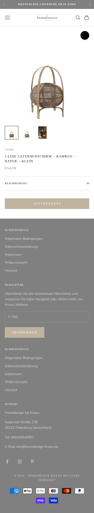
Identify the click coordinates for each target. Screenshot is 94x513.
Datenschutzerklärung (21, 246)
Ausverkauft (47, 203)
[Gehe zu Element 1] (11, 132)
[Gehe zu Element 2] (27, 132)
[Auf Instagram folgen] (19, 461)
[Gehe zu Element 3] (42, 132)
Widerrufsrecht (16, 262)
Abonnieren (24, 332)
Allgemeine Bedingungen (23, 238)
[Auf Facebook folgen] (7, 461)
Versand (11, 270)
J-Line (9, 149)
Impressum (13, 254)
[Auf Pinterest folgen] (32, 461)
